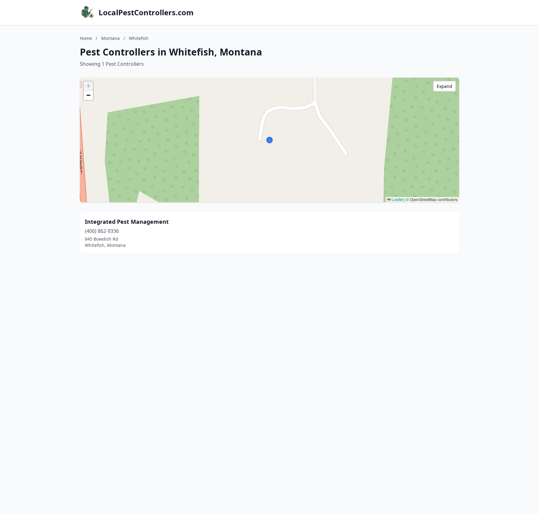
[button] (269, 140)
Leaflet (397, 199)
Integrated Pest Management (127, 221)
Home (86, 38)
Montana (110, 38)
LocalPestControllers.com (146, 12)
